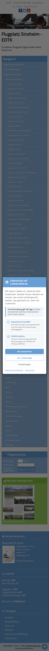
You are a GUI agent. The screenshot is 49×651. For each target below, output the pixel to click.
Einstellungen (24, 364)
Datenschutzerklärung (14, 370)
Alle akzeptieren (24, 351)
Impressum (29, 370)
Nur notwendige (24, 358)
